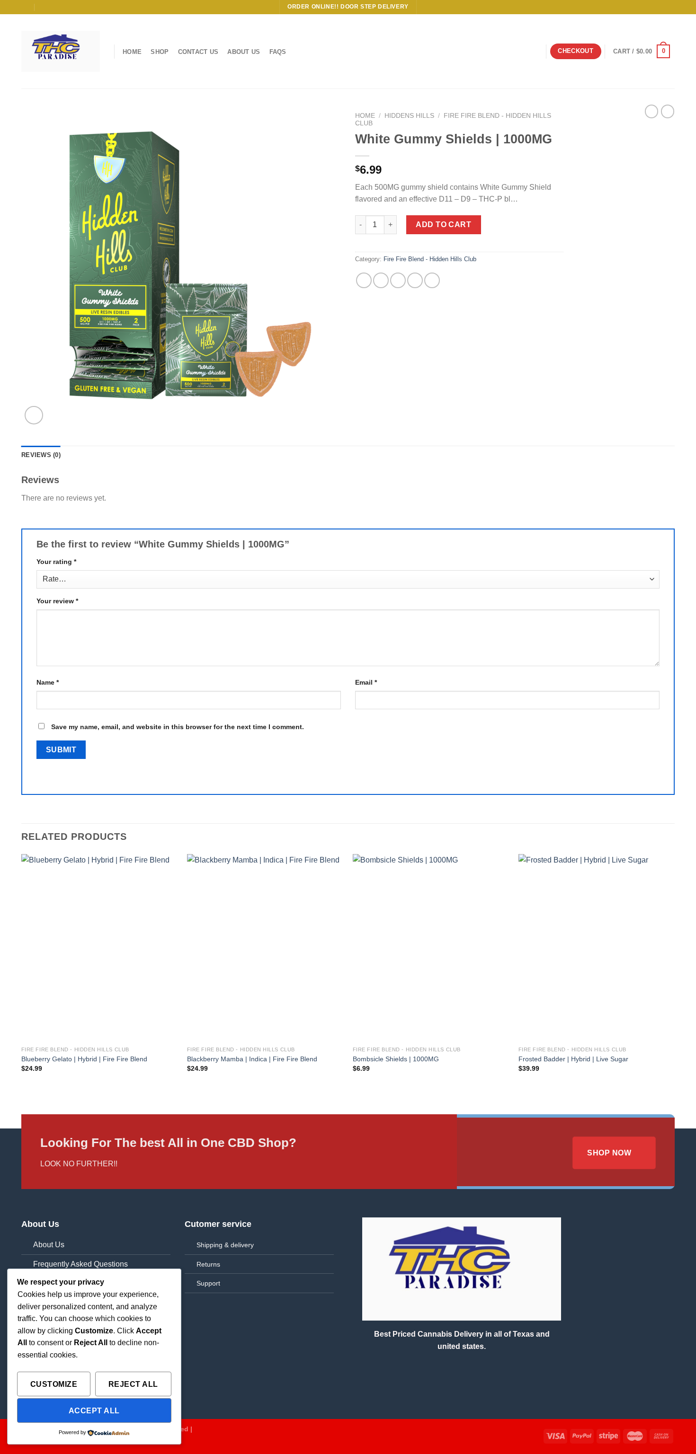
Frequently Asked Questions (80, 1264)
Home (132, 51)
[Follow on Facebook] (643, 7)
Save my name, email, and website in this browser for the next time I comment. (177, 727)
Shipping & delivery (225, 1245)
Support (208, 1283)
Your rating (56, 561)
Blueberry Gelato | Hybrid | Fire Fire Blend (84, 1059)
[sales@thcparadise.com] (25, 7)
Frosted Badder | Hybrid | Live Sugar (573, 1059)
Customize (53, 1384)
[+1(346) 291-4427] (44, 7)
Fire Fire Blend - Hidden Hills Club (430, 259)
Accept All (94, 1411)
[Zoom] (34, 415)
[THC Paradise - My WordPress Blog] (60, 51)
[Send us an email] (670, 7)
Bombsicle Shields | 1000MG (396, 1059)
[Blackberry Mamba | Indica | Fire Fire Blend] (265, 947)
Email (366, 682)
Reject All (133, 1384)
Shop (160, 51)
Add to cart (443, 224)
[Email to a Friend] (398, 280)
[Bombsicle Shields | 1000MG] (431, 947)
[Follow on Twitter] (661, 7)
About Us (243, 51)
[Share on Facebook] (364, 280)
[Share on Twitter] (381, 280)
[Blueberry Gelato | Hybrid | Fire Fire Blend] (99, 947)
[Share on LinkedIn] (432, 280)
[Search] (534, 51)
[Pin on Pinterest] (415, 280)
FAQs (277, 51)
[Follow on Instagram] (652, 7)
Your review (57, 601)
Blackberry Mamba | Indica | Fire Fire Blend (252, 1059)
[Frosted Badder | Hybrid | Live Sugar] (596, 947)
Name (47, 682)
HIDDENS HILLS (409, 115)
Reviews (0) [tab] (41, 454)
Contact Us (198, 51)
